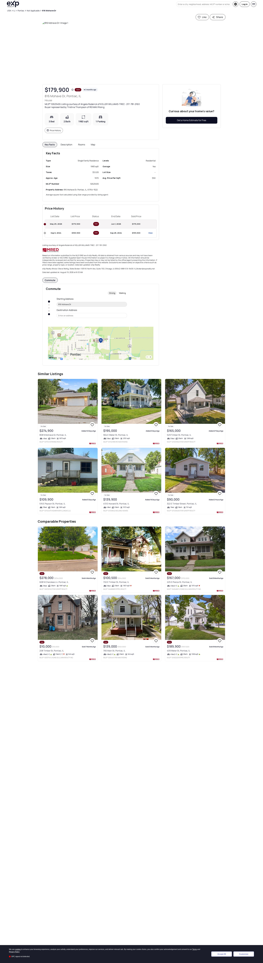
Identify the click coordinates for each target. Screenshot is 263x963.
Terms (194, 949)
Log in (245, 4)
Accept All (221, 954)
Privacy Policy (14, 952)
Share (219, 17)
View (150, 233)
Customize (243, 954)
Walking (122, 293)
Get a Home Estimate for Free (191, 120)
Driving (112, 293)
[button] (131, 51)
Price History (55, 130)
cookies (18, 949)
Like (204, 17)
